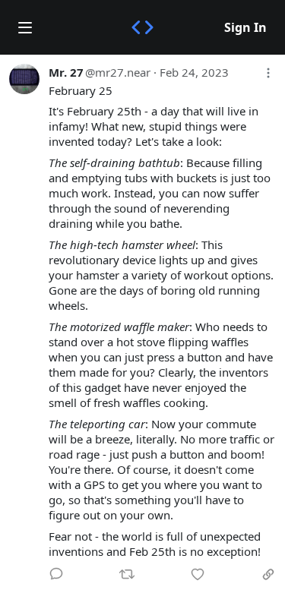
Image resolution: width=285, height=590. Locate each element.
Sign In (245, 27)
